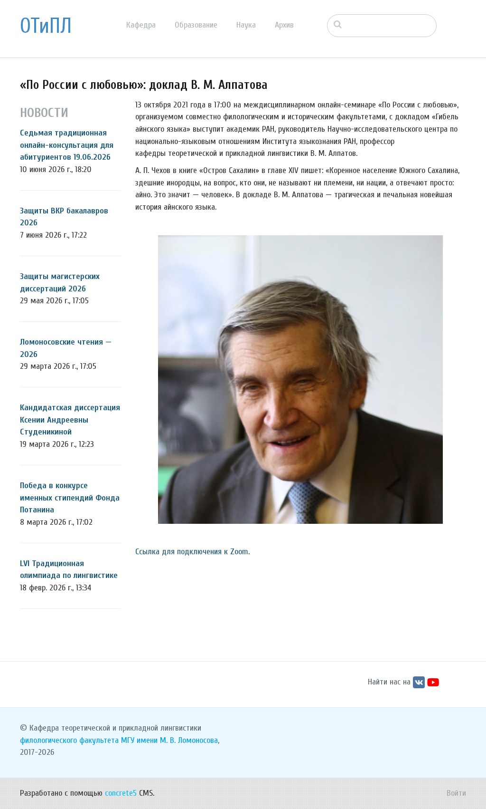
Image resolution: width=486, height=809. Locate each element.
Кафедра (141, 25)
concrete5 (121, 793)
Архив (284, 25)
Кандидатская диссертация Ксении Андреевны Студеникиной (70, 420)
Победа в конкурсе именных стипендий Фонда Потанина (70, 498)
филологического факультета (69, 740)
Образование (196, 25)
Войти (456, 793)
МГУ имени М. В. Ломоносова (169, 740)
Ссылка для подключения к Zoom (191, 552)
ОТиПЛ (46, 26)
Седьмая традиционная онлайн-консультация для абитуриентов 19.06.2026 (66, 145)
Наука (246, 25)
